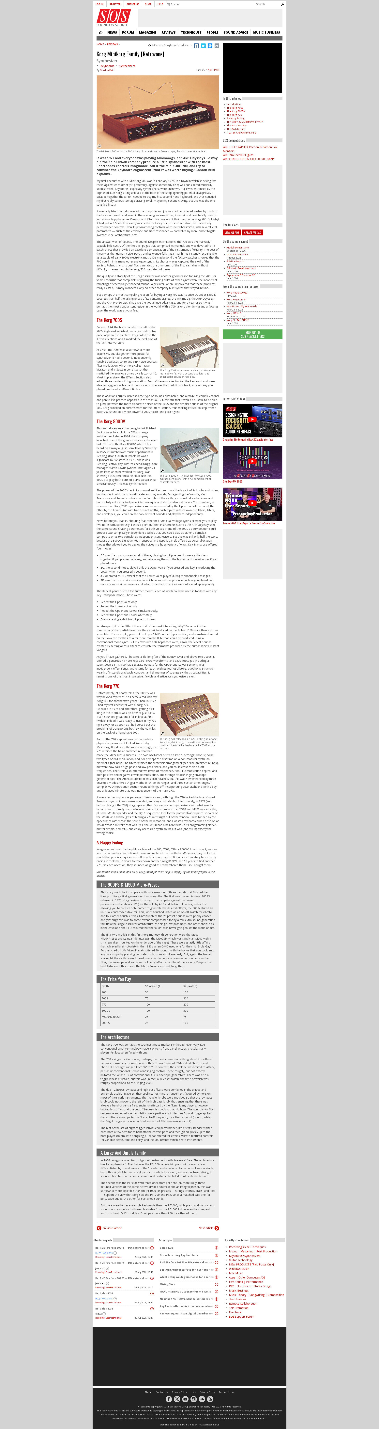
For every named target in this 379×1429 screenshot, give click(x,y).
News (112, 32)
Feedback (235, 1312)
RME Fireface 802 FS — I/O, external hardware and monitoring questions (188, 1262)
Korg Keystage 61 (237, 299)
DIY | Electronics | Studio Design (250, 1286)
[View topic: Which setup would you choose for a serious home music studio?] (216, 1277)
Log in (99, 4)
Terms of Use (226, 1392)
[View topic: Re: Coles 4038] (152, 1293)
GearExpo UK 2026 (232, 481)
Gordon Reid (107, 70)
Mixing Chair (167, 1284)
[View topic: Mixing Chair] (216, 1284)
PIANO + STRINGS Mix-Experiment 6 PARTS (185, 1291)
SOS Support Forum (241, 1316)
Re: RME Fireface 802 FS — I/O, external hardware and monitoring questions (123, 1247)
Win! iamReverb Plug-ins (238, 155)
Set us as (172, 45)
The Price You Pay (115, 978)
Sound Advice (236, 32)
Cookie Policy (179, 1392)
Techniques (191, 32)
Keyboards (107, 66)
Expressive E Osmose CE (241, 275)
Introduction (234, 104)
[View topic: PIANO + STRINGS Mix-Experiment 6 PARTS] (216, 1292)
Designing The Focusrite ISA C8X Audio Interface (248, 439)
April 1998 (213, 70)
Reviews (169, 32)
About (148, 1392)
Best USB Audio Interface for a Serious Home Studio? (188, 1269)
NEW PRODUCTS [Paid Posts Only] (251, 1264)
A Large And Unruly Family (123, 1152)
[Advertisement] (252, 368)
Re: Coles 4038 (104, 1293)
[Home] (114, 16)
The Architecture (114, 1036)
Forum (128, 32)
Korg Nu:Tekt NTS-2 (238, 320)
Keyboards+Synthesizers (244, 1256)
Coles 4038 (166, 1247)
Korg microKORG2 (237, 292)
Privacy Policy (207, 1392)
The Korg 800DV (111, 421)
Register (115, 4)
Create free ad (252, 232)
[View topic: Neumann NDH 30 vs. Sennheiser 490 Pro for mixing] (216, 1299)
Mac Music (236, 1273)
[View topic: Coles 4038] (216, 1248)
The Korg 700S (109, 319)
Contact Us (162, 1392)
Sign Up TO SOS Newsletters (253, 334)
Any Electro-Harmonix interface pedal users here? (188, 1306)
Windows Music (239, 1269)
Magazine (148, 32)
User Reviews (237, 1299)
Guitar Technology (240, 1260)
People (213, 32)
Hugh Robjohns (104, 1253)
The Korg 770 (108, 685)
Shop (148, 4)
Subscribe (133, 4)
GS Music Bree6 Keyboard (241, 268)
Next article (206, 1228)
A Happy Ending (110, 842)
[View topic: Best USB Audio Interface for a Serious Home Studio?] (216, 1270)
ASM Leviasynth (235, 261)
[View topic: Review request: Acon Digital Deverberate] (216, 1313)
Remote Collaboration (243, 1303)
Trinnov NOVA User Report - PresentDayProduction (249, 523)
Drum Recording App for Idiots (179, 1255)
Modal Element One (238, 247)
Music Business (266, 32)
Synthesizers (127, 66)
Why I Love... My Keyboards (242, 306)
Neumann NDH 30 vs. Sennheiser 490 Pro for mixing (188, 1299)
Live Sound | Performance (246, 1282)
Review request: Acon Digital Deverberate (186, 1313)
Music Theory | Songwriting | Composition (256, 1295)
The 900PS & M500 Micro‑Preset (129, 884)
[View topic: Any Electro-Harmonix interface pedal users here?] (216, 1306)
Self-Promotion (239, 1308)
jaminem (100, 1268)
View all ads (232, 232)
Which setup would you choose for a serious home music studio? (188, 1277)
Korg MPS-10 (234, 313)
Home (101, 32)
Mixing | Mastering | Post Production (253, 1251)
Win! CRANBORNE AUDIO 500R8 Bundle (248, 159)
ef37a (98, 1313)
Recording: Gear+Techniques (108, 1257)
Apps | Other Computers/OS (247, 1277)
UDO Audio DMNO (237, 254)
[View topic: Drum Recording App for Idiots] (216, 1255)
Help (160, 4)
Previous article (112, 1228)
